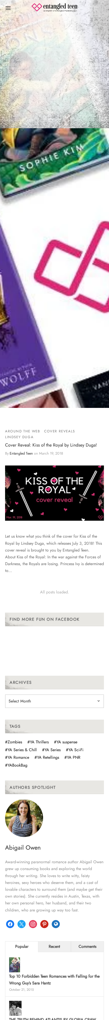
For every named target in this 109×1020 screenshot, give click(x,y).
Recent (54, 946)
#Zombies (13, 742)
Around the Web (22, 431)
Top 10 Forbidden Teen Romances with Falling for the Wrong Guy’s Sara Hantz (54, 979)
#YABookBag (16, 765)
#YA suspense (65, 742)
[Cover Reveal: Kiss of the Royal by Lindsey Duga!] (54, 493)
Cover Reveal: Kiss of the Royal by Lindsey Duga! (51, 445)
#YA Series (51, 750)
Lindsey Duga (19, 437)
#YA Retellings (46, 757)
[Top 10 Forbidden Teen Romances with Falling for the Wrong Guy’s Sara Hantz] (14, 965)
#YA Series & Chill (21, 750)
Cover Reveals (59, 431)
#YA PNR (72, 757)
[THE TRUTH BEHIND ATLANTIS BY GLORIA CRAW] (15, 1008)
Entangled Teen (21, 453)
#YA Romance (17, 757)
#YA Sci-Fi (74, 750)
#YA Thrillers (38, 742)
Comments (87, 946)
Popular (21, 946)
